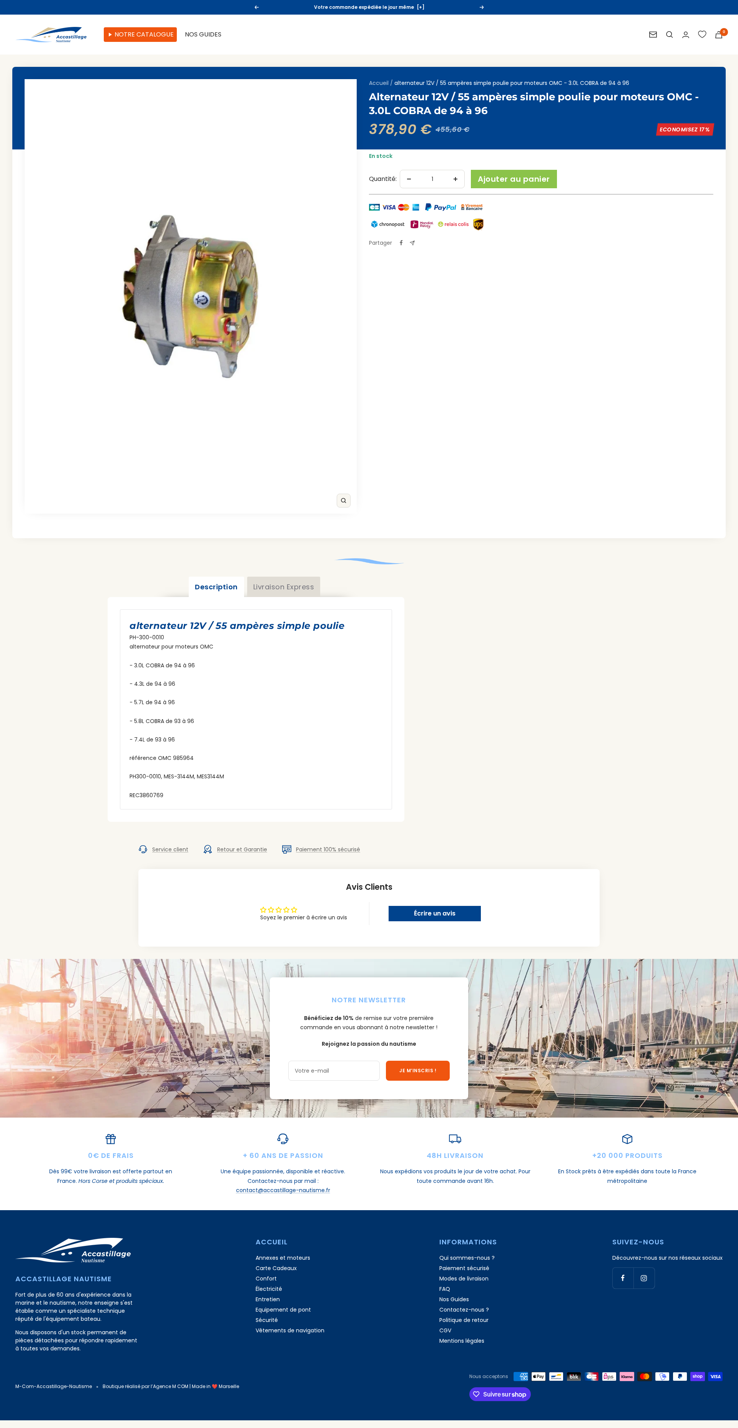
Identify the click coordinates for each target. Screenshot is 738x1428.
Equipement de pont (283, 1310)
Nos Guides (454, 1299)
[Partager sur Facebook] (401, 242)
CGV (445, 1330)
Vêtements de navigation (290, 1330)
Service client (170, 849)
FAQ (444, 1289)
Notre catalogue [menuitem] (144, 34)
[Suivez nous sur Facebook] (622, 1278)
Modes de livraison (464, 1278)
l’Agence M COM (169, 1386)
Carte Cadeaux (276, 1268)
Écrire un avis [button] (434, 913)
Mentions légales (461, 1341)
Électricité (269, 1289)
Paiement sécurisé (464, 1268)
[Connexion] (685, 35)
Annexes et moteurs (283, 1258)
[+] (420, 7)
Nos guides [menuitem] (203, 34)
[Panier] (719, 34)
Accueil (379, 83)
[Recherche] (669, 34)
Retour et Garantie (242, 849)
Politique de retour (464, 1320)
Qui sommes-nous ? (467, 1258)
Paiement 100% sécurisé (328, 849)
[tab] (216, 587)
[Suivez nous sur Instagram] (644, 1278)
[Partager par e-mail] (412, 242)
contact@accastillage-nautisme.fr (283, 1190)
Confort (266, 1278)
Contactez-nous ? (464, 1310)
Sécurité (267, 1320)
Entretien (268, 1299)
